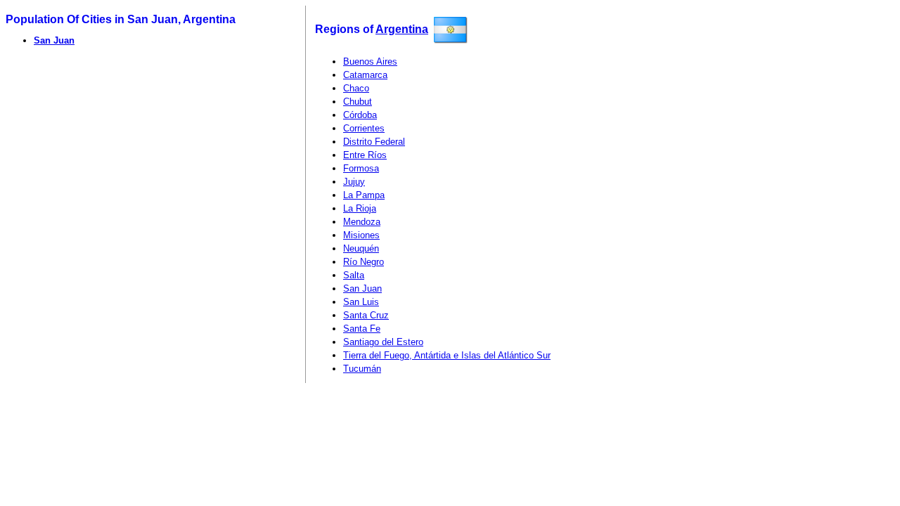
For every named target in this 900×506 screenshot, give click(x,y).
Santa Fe (361, 328)
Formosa (361, 168)
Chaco (356, 88)
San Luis (361, 302)
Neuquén (361, 248)
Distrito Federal (374, 141)
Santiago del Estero (383, 342)
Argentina (401, 29)
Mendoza (361, 221)
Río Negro (363, 262)
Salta (353, 275)
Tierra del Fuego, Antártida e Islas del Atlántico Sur (447, 355)
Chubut (357, 101)
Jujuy (354, 181)
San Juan (54, 40)
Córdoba (360, 115)
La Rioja (359, 208)
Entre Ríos (365, 155)
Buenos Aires (370, 61)
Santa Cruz (366, 315)
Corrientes (364, 128)
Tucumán (362, 368)
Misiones (361, 235)
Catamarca (365, 75)
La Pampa (364, 195)
